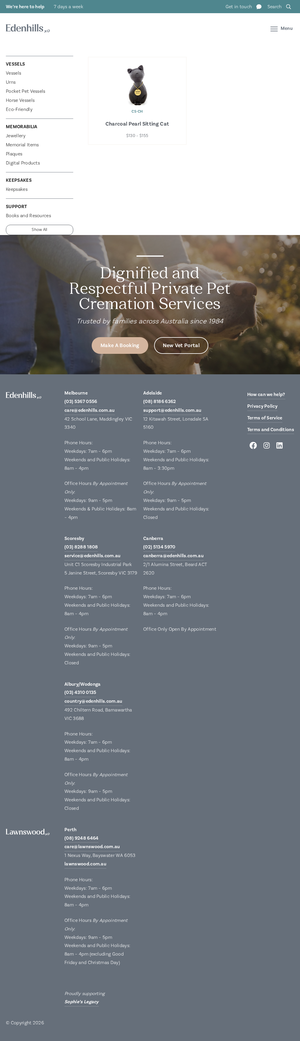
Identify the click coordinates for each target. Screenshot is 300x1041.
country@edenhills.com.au (93, 701)
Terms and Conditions (270, 430)
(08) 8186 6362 (159, 401)
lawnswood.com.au (85, 864)
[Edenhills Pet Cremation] (28, 29)
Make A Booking (119, 345)
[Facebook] (254, 446)
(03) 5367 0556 (80, 401)
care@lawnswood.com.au (92, 847)
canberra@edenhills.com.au (173, 556)
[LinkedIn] (279, 446)
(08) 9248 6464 (81, 838)
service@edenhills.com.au (92, 556)
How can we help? (266, 394)
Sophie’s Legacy (81, 1002)
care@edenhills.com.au (89, 410)
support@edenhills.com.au (172, 410)
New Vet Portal (181, 345)
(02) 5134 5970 (159, 547)
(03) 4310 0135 (80, 692)
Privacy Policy (262, 406)
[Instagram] (266, 446)
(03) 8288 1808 (81, 547)
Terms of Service (264, 418)
